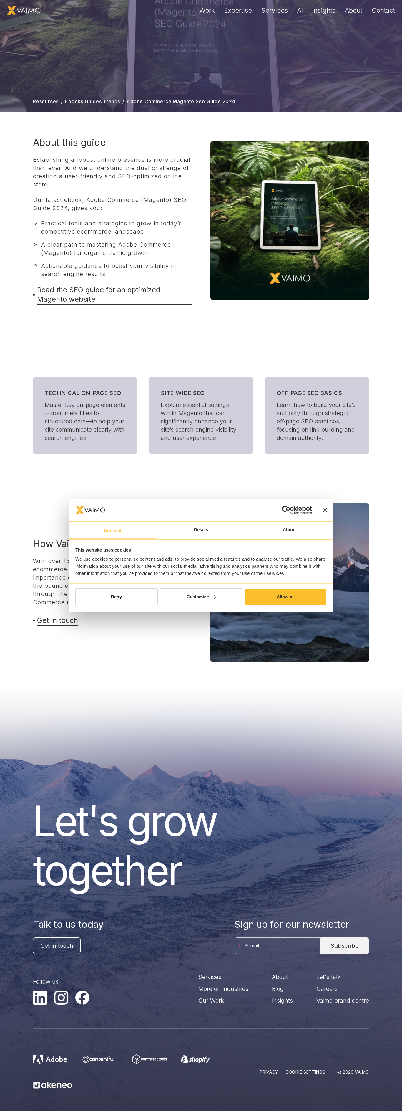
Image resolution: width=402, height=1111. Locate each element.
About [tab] (289, 529)
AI (300, 10)
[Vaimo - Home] (24, 10)
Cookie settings (305, 1071)
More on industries (223, 988)
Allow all (286, 596)
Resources (46, 101)
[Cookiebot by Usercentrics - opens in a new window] (286, 510)
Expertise (238, 10)
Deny (116, 596)
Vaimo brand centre (342, 1000)
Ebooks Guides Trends (92, 101)
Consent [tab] (113, 530)
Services (274, 10)
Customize (198, 596)
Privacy (269, 1071)
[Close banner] (325, 510)
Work (207, 10)
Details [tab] (201, 529)
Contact (383, 10)
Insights (323, 10)
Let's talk (328, 976)
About (353, 10)
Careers (327, 988)
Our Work (211, 1000)
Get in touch (56, 945)
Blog (278, 988)
